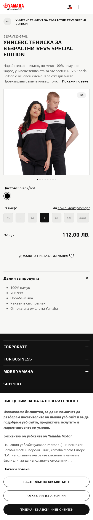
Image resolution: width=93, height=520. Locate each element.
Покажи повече (16, 468)
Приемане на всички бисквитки (47, 509)
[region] (46, 456)
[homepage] (13, 7)
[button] (85, 7)
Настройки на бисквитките (46, 482)
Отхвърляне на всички (46, 496)
